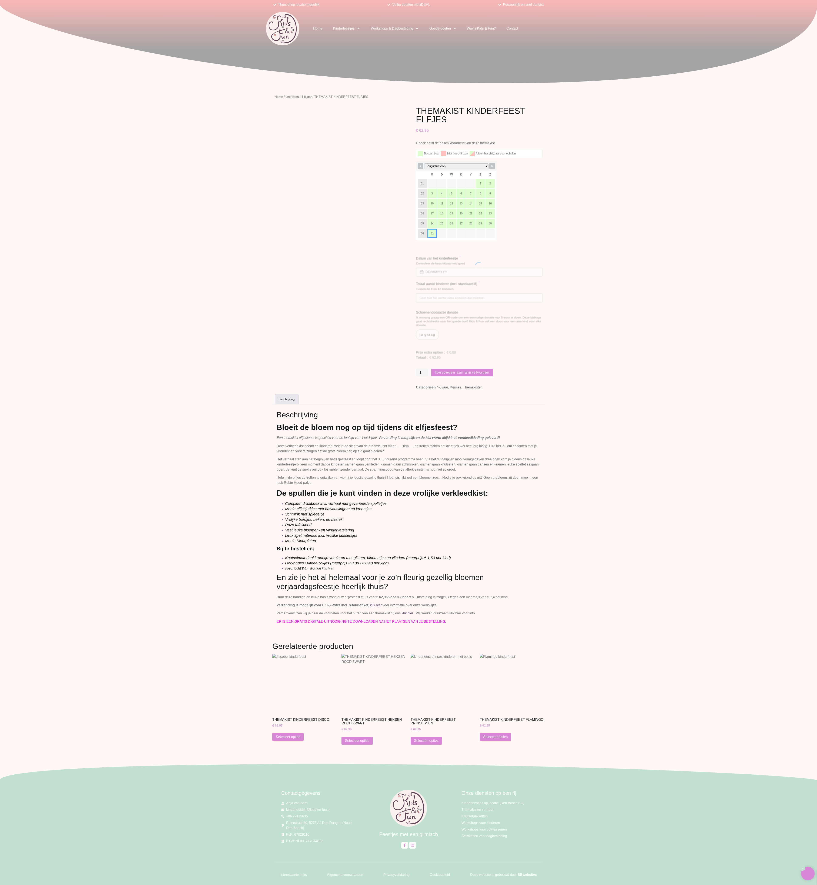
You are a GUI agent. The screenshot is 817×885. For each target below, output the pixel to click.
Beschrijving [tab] (287, 399)
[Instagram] (412, 845)
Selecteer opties (288, 737)
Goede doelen (440, 28)
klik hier (376, 605)
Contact (512, 28)
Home (317, 28)
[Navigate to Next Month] (492, 166)
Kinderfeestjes (344, 28)
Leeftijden (292, 96)
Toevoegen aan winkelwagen (462, 372)
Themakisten (473, 387)
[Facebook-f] (404, 845)
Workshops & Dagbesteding (392, 28)
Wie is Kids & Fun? (481, 28)
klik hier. (328, 568)
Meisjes (455, 387)
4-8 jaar (306, 96)
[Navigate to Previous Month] (420, 166)
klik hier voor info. (462, 613)
